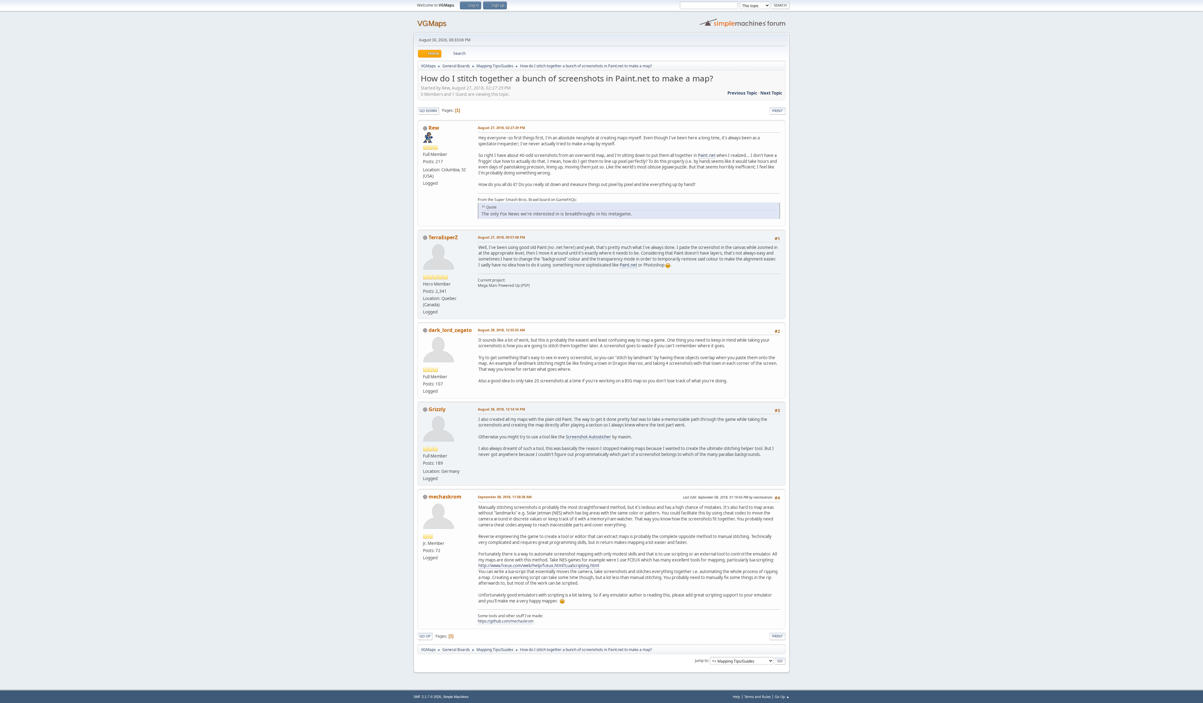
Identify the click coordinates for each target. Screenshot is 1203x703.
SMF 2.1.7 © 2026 (427, 697)
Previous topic (742, 93)
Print (777, 110)
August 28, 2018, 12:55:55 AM (501, 330)
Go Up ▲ (782, 696)
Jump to (701, 660)
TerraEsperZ (443, 237)
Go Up (424, 636)
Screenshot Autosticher (588, 437)
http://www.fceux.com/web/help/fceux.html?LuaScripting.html (538, 565)
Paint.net (707, 155)
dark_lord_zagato (450, 330)
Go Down (428, 110)
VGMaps (431, 23)
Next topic (771, 93)
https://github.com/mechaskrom (506, 621)
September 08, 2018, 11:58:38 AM (505, 496)
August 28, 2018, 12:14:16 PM (501, 409)
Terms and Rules (757, 696)
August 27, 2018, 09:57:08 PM (501, 237)
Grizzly (437, 409)
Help (736, 696)
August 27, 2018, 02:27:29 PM (501, 127)
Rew (434, 127)
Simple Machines (456, 697)
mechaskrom (445, 496)
